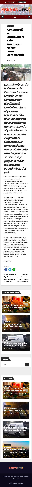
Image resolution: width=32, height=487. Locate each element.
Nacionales (10, 26)
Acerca (15, 483)
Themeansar (16, 479)
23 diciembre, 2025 (12, 452)
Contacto (20, 483)
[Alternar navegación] (15, 17)
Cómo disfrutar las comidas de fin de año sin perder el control (15, 307)
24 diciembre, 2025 (12, 393)
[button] (26, 16)
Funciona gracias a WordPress (11, 476)
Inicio (10, 483)
